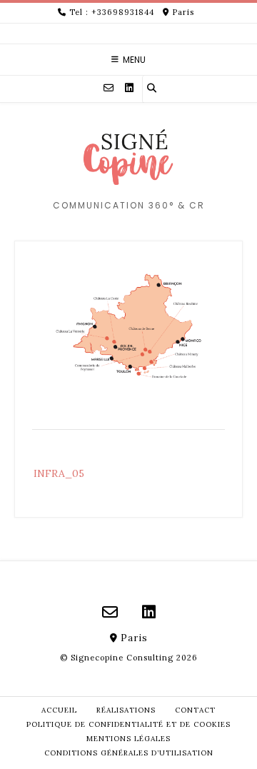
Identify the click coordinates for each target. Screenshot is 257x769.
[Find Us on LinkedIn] (129, 87)
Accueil (59, 710)
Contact (195, 710)
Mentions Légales (128, 738)
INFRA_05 (59, 473)
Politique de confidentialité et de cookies (128, 724)
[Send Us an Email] (109, 87)
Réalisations (126, 710)
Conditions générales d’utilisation (128, 753)
